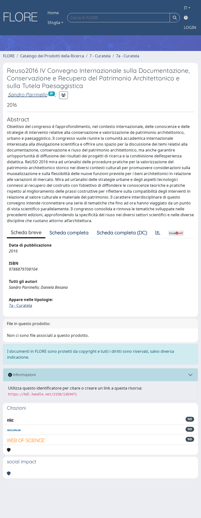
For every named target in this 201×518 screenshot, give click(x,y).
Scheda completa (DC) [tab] (122, 232)
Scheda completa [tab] (69, 232)
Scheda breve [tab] (26, 232)
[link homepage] (22, 17)
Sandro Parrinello (27, 94)
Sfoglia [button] (54, 22)
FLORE (9, 56)
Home (53, 12)
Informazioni (24, 374)
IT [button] (185, 8)
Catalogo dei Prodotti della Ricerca (52, 56)
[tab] (157, 232)
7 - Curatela (100, 56)
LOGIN (190, 27)
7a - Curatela (127, 56)
